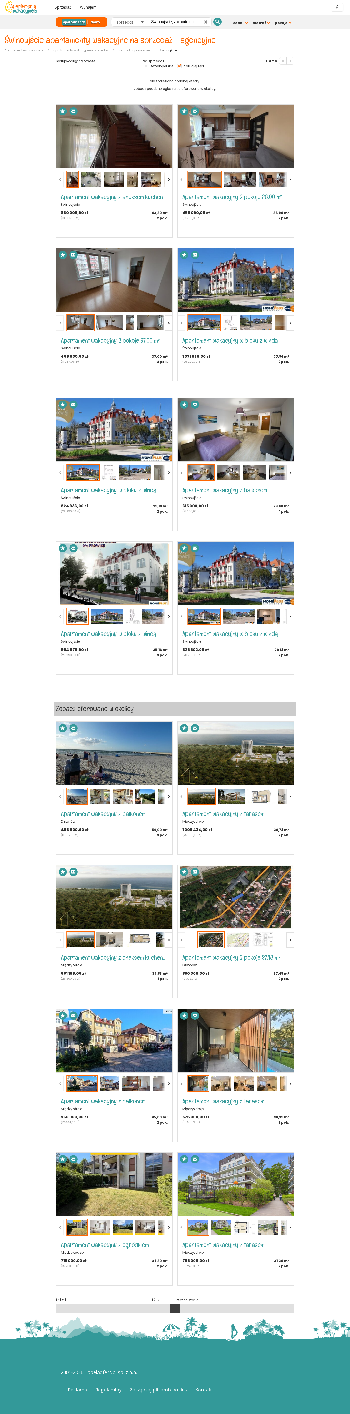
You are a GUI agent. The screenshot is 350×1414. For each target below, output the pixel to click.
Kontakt (204, 1389)
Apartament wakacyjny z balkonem (224, 490)
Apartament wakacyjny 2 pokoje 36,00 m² (232, 197)
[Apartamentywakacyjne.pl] (25, 7)
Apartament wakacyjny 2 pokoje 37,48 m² (231, 957)
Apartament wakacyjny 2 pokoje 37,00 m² (110, 340)
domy (95, 22)
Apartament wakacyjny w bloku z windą (230, 340)
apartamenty (74, 22)
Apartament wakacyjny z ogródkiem (105, 1245)
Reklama (77, 1389)
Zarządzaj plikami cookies (158, 1389)
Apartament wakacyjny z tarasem (223, 814)
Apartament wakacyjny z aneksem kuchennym (114, 197)
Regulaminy (108, 1389)
